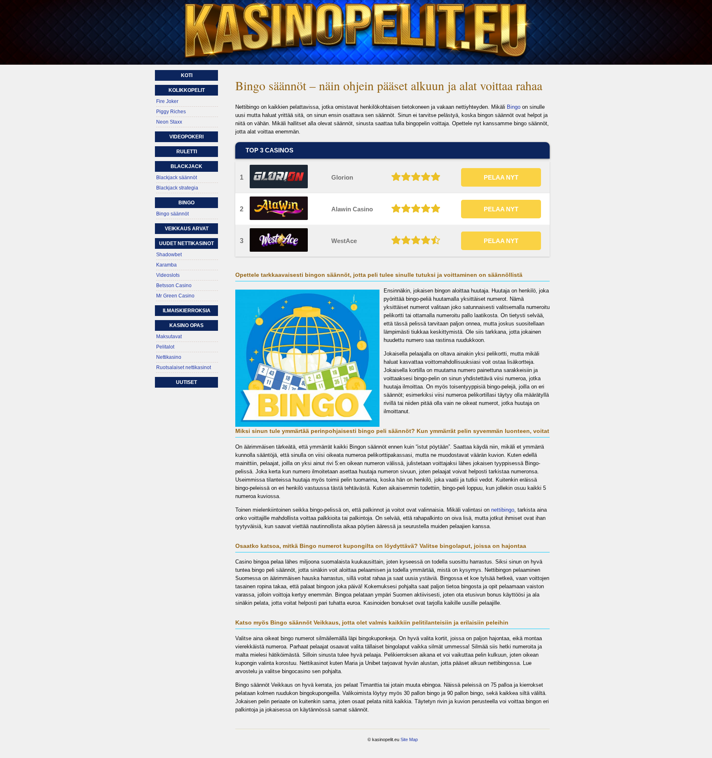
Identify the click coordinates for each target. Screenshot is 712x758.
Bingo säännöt (172, 214)
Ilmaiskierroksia (187, 310)
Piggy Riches (171, 112)
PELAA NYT (501, 177)
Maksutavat (169, 336)
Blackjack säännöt (176, 177)
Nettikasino (168, 357)
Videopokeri (186, 137)
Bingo (513, 107)
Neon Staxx (169, 122)
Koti (186, 75)
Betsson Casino (174, 285)
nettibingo (502, 510)
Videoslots (168, 275)
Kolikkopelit (187, 90)
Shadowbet (169, 254)
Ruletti (186, 151)
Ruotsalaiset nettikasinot (183, 367)
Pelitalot (165, 347)
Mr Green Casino (175, 296)
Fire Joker (167, 101)
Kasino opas (186, 325)
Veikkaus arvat (186, 229)
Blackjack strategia (177, 188)
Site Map (409, 739)
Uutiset (186, 382)
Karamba (166, 265)
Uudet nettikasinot (186, 243)
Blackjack (186, 166)
